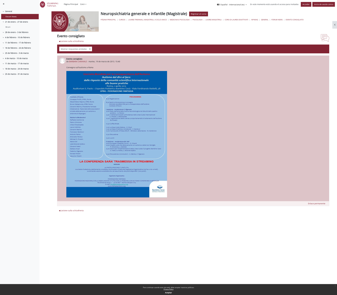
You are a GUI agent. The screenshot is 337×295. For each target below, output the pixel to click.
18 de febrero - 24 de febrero (18, 48)
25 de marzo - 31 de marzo (17, 74)
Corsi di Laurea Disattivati (236, 19)
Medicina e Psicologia (180, 19)
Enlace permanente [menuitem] (316, 203)
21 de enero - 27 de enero (16, 22)
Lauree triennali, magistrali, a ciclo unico (147, 19)
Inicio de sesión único (323, 4)
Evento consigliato (295, 19)
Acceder (306, 4)
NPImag (254, 19)
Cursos (122, 19)
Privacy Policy (169, 289)
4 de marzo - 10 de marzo (16, 58)
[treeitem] (20, 14)
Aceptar (168, 292)
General (8, 11)
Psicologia (197, 19)
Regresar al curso (198, 14)
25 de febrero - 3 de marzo (17, 53)
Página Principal (108, 19)
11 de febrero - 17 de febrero (18, 42)
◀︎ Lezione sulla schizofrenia (71, 41)
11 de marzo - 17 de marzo (17, 63)
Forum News (11, 16)
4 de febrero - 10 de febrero (17, 37)
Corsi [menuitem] (82, 4)
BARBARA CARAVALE (78, 61)
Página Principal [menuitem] (71, 4)
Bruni (8, 27)
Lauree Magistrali (213, 19)
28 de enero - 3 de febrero (16, 32)
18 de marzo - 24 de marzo (17, 68)
